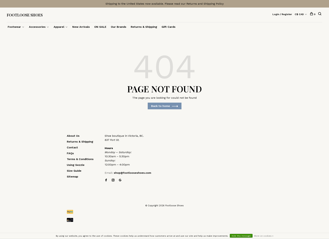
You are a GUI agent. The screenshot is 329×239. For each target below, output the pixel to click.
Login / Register (282, 14)
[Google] (120, 180)
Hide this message (241, 236)
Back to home (160, 106)
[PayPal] (164, 212)
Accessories (37, 26)
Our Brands (118, 26)
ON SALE (100, 26)
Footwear (14, 26)
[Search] (320, 14)
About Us (73, 135)
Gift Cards (168, 26)
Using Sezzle (75, 165)
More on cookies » (263, 236)
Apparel (59, 26)
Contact (72, 147)
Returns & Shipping (144, 26)
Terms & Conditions (80, 159)
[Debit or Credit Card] (164, 220)
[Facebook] (106, 180)
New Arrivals (81, 26)
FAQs (70, 153)
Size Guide (74, 170)
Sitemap (72, 176)
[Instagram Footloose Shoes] (113, 180)
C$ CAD (299, 14)
